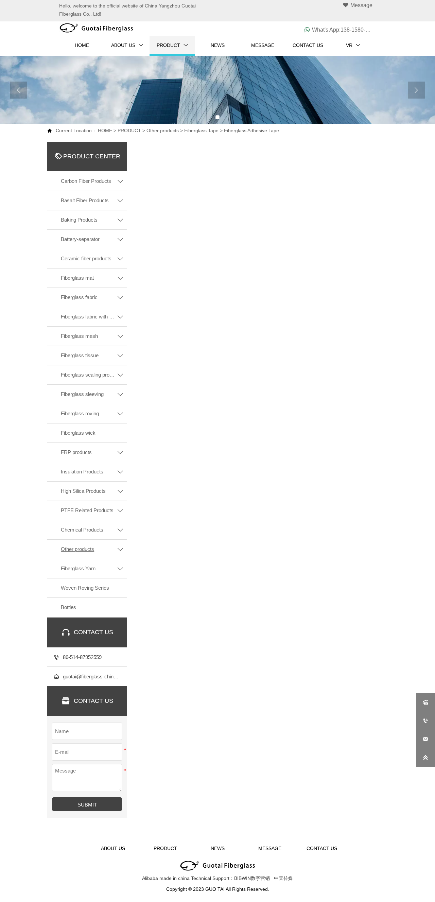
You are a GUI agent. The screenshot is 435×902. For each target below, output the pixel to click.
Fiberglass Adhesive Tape (251, 130)
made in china (174, 878)
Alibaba (150, 878)
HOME (105, 130)
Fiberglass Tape (201, 130)
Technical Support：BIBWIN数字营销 (230, 878)
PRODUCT (129, 130)
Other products (162, 130)
